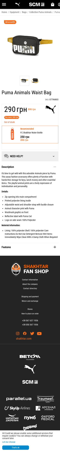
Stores (30, 309)
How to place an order (30, 314)
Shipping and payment (30, 296)
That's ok (15, 447)
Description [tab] (8, 166)
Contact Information (30, 280)
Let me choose (8, 442)
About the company (30, 284)
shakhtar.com (24, 338)
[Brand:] (50, 110)
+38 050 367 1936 (30, 324)
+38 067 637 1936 (30, 320)
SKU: (47, 99)
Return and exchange (30, 301)
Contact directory (30, 288)
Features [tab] (6, 247)
